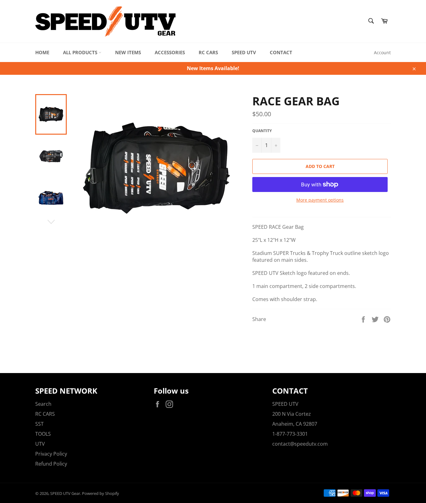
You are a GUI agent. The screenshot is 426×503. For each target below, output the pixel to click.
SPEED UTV (244, 52)
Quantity (262, 130)
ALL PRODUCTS (81, 52)
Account (382, 52)
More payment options (320, 200)
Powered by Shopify (100, 493)
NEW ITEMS (128, 52)
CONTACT (281, 52)
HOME (42, 52)
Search (43, 403)
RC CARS (208, 52)
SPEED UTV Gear (65, 493)
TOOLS (43, 433)
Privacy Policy (51, 453)
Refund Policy (51, 463)
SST (39, 423)
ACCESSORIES (170, 52)
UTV (40, 443)
